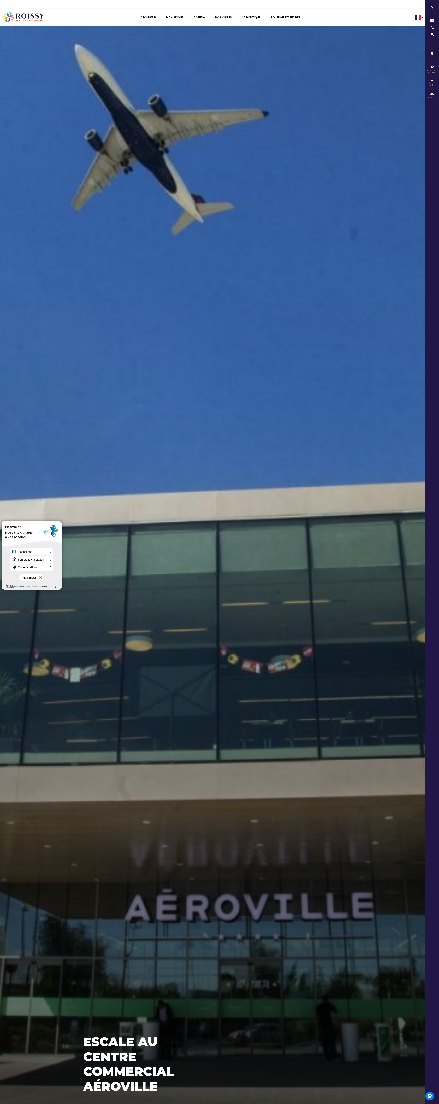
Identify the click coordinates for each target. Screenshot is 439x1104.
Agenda (199, 17)
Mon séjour (174, 17)
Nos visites (223, 17)
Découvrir (148, 17)
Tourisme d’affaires (285, 17)
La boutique (251, 17)
